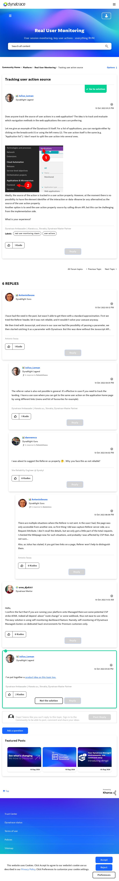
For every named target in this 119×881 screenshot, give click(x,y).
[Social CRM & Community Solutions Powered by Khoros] (109, 792)
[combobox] (59, 46)
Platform (27, 67)
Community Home (11, 67)
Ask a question (15, 730)
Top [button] (7, 791)
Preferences (104, 875)
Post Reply (99, 717)
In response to (36, 375)
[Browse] (11, 15)
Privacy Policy (28, 869)
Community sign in (106, 16)
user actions (49, 233)
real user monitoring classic (27, 233)
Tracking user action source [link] (70, 67)
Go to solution (97, 89)
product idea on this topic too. (40, 677)
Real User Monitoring (45, 67)
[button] (104, 860)
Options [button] (111, 67)
